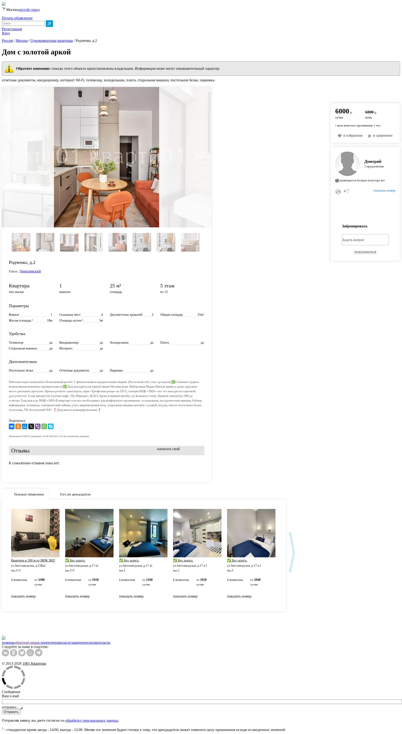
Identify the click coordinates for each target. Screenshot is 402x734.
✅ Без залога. (75, 560)
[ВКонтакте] (11, 426)
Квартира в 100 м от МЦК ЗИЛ (33, 560)
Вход (6, 33)
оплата (90, 642)
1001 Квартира (34, 663)
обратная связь (26, 642)
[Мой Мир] (24, 426)
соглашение (75, 642)
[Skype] (51, 426)
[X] (31, 426)
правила (59, 642)
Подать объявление (17, 18)
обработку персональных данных (91, 720)
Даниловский (30, 271)
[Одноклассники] (18, 426)
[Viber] (37, 426)
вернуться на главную (347, 92)
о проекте (45, 642)
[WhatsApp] (44, 426)
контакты (102, 642)
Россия (7, 41)
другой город (29, 10)
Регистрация (12, 29)
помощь (8, 642)
